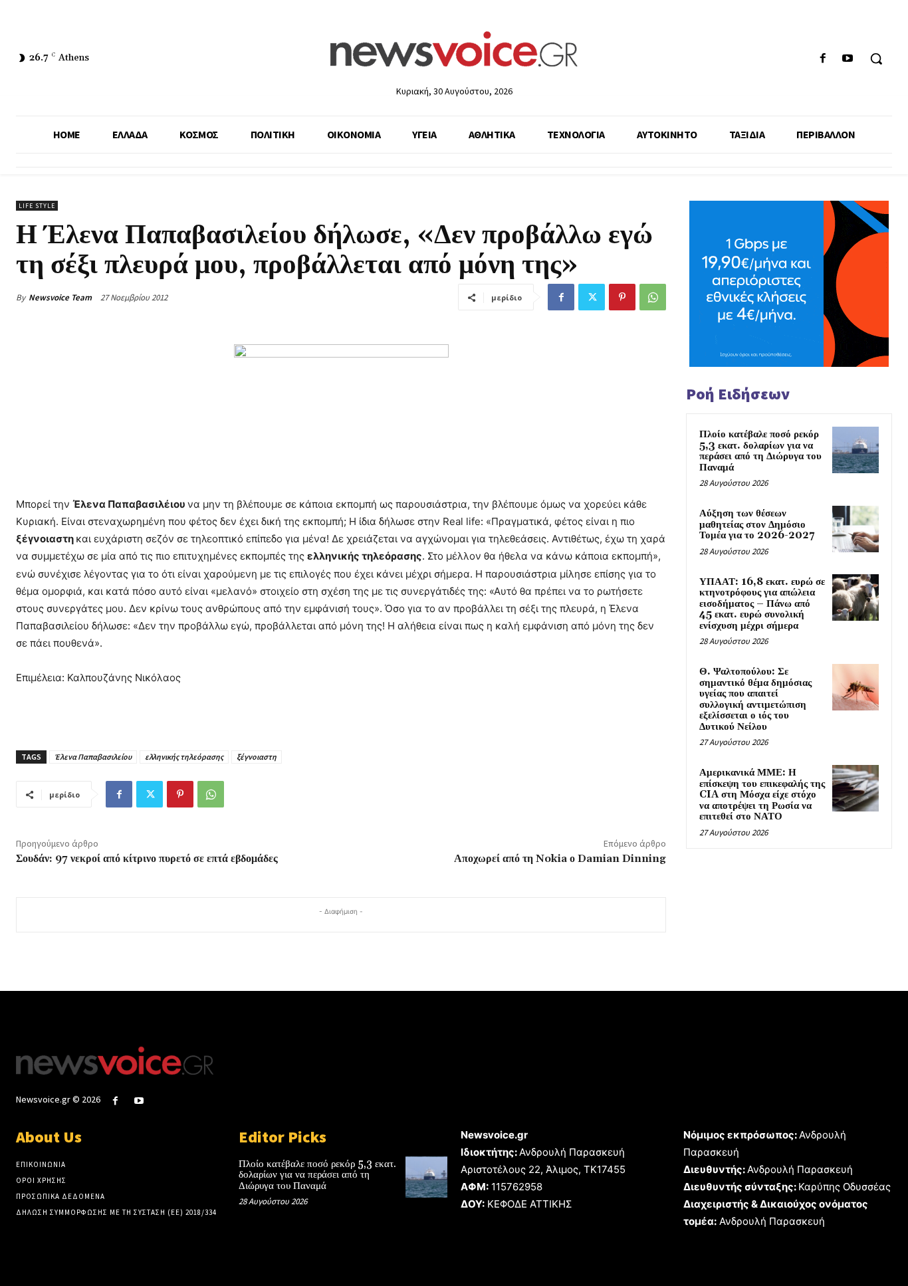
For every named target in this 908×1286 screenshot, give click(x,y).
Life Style (37, 205)
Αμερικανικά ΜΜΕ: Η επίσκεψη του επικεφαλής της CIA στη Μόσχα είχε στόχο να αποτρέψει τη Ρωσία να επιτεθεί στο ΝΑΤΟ (762, 794)
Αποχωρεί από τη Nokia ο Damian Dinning (560, 858)
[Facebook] (823, 59)
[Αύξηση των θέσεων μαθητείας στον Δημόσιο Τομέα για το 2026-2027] (855, 529)
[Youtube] (848, 59)
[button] (876, 58)
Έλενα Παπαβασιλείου (93, 757)
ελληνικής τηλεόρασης (184, 757)
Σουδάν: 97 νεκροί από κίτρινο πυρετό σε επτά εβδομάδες (147, 858)
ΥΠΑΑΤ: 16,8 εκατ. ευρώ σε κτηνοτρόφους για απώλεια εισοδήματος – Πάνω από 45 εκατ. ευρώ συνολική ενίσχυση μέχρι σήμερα (762, 604)
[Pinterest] (622, 297)
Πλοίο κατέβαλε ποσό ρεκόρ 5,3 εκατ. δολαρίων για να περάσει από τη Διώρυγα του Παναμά (760, 451)
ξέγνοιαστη (257, 757)
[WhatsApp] (652, 297)
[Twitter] (591, 297)
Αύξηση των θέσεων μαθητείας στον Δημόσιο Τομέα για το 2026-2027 (756, 524)
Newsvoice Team (60, 297)
